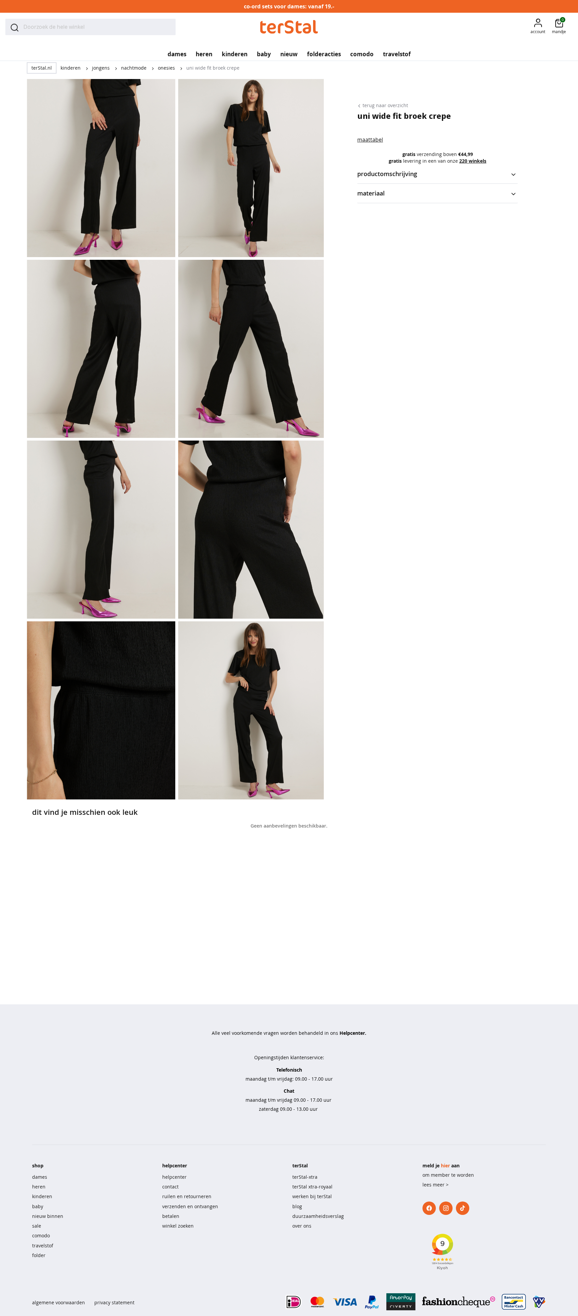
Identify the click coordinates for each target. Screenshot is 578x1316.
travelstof (42, 1245)
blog (297, 1206)
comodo (41, 1235)
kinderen (71, 68)
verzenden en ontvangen (190, 1206)
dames (39, 1177)
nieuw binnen (47, 1216)
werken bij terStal (312, 1196)
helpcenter (174, 1177)
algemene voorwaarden (58, 1302)
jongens (101, 68)
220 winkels (472, 161)
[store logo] (289, 27)
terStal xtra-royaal (312, 1186)
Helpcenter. (353, 1033)
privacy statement (114, 1302)
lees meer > (435, 1184)
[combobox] (90, 27)
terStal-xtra (304, 1177)
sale (36, 1226)
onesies (167, 68)
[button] (538, 27)
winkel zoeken (178, 1226)
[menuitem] (177, 52)
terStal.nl (41, 68)
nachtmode (134, 68)
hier (445, 1165)
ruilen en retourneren (186, 1196)
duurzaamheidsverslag (318, 1216)
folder (38, 1255)
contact (170, 1186)
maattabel (370, 139)
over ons (301, 1226)
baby (37, 1206)
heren (38, 1186)
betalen (170, 1216)
